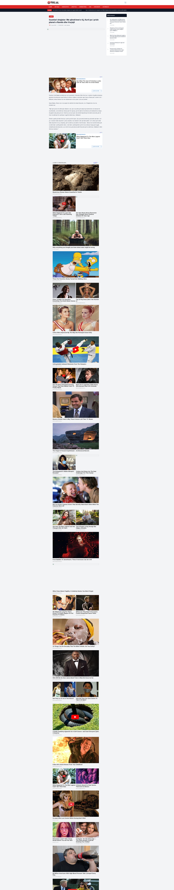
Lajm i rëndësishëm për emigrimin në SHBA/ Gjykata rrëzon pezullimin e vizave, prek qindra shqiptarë (89, 10)
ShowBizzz (106, 6)
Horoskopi (97, 6)
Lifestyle (74, 6)
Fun (90, 6)
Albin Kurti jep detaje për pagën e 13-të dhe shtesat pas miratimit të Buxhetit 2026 (118, 37)
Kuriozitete (65, 6)
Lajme (50, 6)
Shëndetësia (82, 6)
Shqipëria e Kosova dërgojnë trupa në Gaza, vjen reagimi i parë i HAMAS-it (117, 29)
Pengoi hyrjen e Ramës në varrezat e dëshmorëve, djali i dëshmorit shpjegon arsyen (117, 50)
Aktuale (57, 6)
